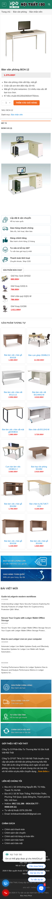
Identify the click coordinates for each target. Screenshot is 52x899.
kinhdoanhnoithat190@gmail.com (26, 814)
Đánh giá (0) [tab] (6, 128)
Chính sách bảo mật (13, 843)
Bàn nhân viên (35, 12)
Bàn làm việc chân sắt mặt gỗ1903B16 (13, 430)
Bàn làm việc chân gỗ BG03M (13, 505)
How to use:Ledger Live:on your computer (21, 639)
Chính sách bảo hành (14, 840)
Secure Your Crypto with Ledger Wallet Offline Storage (23, 619)
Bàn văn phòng (20, 12)
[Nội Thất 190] (27, 4)
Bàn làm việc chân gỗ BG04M (39, 542)
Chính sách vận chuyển (15, 833)
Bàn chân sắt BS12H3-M (39, 429)
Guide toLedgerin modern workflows (18, 596)
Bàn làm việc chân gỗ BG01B (13, 356)
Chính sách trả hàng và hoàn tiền (19, 836)
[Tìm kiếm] (49, 4)
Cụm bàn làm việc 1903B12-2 (13, 468)
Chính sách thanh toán (15, 829)
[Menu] (4, 4)
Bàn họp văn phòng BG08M (39, 468)
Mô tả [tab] (4, 123)
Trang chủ (5, 12)
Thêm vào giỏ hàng (26, 103)
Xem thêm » (43, 771)
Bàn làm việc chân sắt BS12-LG (13, 393)
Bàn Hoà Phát (26, 896)
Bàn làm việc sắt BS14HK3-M (39, 393)
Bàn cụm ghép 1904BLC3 (39, 355)
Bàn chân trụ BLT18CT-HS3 (39, 505)
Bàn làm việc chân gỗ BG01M (13, 542)
